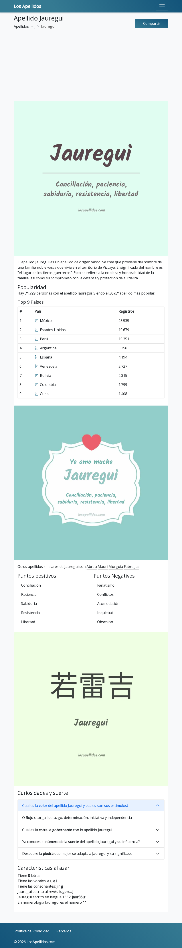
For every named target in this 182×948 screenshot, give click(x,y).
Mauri (103, 566)
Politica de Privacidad (32, 931)
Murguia (116, 566)
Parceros (63, 931)
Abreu (92, 566)
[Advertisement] (91, 68)
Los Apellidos (27, 6)
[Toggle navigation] (162, 6)
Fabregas (131, 566)
